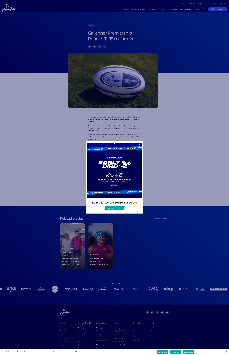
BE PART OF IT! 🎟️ (114, 208)
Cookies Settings (162, 352)
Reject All (175, 352)
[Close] (226, 352)
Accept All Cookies (188, 352)
